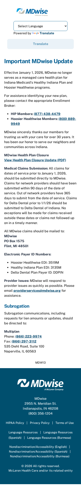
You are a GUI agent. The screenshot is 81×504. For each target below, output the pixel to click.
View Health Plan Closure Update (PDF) (35, 160)
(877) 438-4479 (47, 114)
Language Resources (23, 432)
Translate (47, 33)
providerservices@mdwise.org (37, 291)
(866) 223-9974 (28, 336)
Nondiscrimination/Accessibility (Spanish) (38, 451)
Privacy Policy (40, 423)
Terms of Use (64, 423)
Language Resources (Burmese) (49, 437)
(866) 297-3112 (24, 341)
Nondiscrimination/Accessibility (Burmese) (39, 456)
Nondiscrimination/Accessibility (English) (38, 446)
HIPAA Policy (15, 423)
